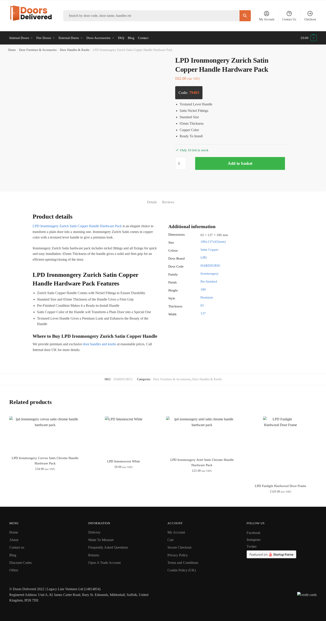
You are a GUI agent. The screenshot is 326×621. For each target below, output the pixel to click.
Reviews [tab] (168, 202)
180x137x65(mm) (213, 241)
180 (203, 289)
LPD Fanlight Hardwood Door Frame (280, 486)
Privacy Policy (177, 555)
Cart (170, 540)
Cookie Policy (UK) (181, 570)
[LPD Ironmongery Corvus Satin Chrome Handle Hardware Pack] (45, 433)
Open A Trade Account (104, 563)
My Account (266, 19)
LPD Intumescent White (123, 461)
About (13, 540)
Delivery (94, 532)
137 (203, 313)
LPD (203, 257)
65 (202, 305)
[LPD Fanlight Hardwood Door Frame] (280, 447)
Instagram (253, 539)
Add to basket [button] (45, 501)
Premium (206, 297)
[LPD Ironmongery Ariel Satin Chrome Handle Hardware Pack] (202, 434)
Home (12, 50)
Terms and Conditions (182, 563)
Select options (123, 501)
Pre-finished (208, 281)
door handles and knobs (99, 344)
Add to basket (240, 163)
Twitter (252, 546)
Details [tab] (152, 202)
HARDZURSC (210, 265)
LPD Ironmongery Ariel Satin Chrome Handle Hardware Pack (202, 462)
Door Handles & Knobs (74, 50)
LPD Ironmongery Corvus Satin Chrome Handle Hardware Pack (45, 460)
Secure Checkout (179, 547)
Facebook (253, 533)
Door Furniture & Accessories (38, 50)
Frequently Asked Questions (108, 547)
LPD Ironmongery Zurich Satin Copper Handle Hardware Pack (77, 226)
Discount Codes (20, 563)
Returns (93, 555)
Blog (12, 555)
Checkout (310, 19)
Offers (13, 570)
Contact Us (289, 19)
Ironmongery (209, 273)
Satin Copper (209, 249)
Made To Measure (101, 540)
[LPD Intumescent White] (124, 435)
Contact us (16, 547)
